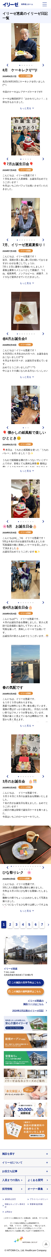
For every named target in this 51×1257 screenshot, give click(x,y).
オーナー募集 (35, 1188)
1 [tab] (19, 65)
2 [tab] (22, 65)
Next (43, 65)
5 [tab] (29, 65)
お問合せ (8, 1212)
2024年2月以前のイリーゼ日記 (28, 1010)
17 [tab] (27, 869)
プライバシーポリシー (39, 1199)
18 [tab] (29, 869)
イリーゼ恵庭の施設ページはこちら (33, 1002)
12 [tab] (37, 866)
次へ (47, 924)
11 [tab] (35, 866)
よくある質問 (35, 1180)
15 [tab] (22, 869)
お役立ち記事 (9, 1171)
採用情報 (7, 1188)
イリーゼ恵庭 (26, 76)
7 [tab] (31, 240)
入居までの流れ (11, 1180)
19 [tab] (31, 869)
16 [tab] (24, 869)
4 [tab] (27, 65)
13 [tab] (40, 866)
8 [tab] (34, 240)
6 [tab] (31, 65)
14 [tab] (19, 869)
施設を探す (8, 1153)
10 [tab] (33, 866)
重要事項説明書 (36, 1204)
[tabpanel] (25, 42)
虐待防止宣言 (10, 1199)
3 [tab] (24, 65)
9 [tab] (30, 866)
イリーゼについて (12, 1162)
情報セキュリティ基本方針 (15, 1205)
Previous (7, 65)
